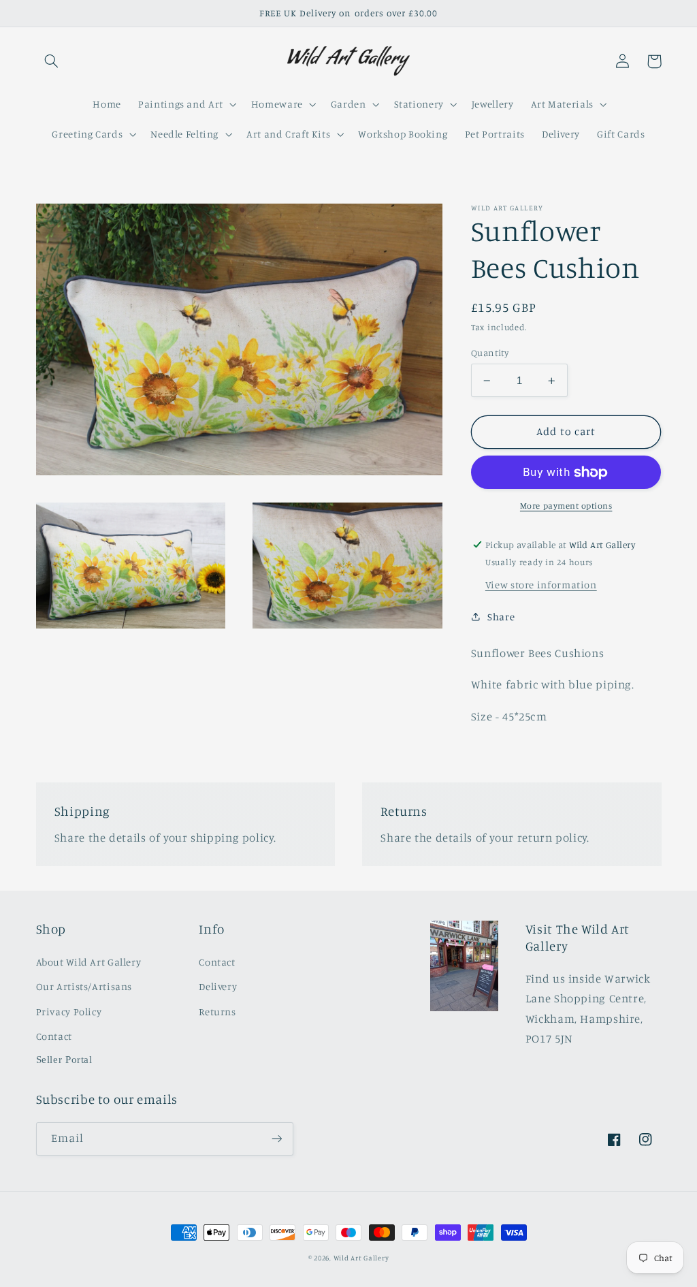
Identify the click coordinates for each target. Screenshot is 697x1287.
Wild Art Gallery (361, 1258)
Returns (217, 1011)
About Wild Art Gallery (89, 962)
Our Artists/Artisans (84, 986)
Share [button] (501, 616)
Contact (54, 1036)
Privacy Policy (69, 1011)
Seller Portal (64, 1059)
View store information (541, 584)
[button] (51, 61)
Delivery (218, 986)
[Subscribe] (276, 1139)
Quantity (489, 352)
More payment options (566, 505)
